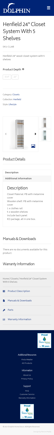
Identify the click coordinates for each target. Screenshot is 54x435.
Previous (5, 134)
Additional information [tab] (18, 179)
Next (35, 134)
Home (6, 279)
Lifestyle (12, 104)
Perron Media (46, 432)
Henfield (17, 99)
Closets (16, 95)
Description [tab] (11, 173)
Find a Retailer (27, 359)
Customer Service (27, 394)
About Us (27, 375)
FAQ (27, 391)
